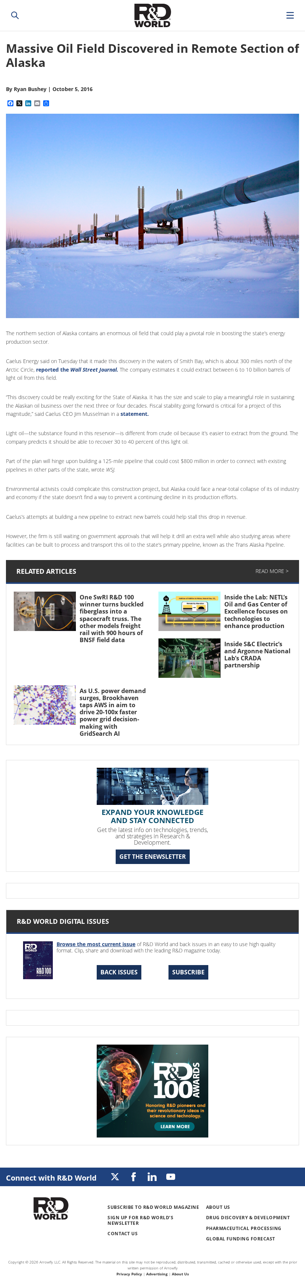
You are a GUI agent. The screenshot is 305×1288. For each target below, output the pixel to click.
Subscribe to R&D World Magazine (153, 1207)
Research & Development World (152, 15)
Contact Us (122, 1233)
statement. (135, 413)
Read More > (272, 571)
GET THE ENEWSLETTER (152, 856)
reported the (77, 369)
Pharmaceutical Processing (244, 1228)
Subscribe (188, 972)
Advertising (157, 1273)
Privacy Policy (129, 1273)
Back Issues (119, 972)
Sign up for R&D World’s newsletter (140, 1220)
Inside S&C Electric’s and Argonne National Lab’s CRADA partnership (257, 655)
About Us (218, 1207)
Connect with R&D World (51, 1178)
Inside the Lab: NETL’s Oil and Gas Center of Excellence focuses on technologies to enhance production (256, 611)
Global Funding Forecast (240, 1239)
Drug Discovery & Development (248, 1217)
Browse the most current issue (96, 944)
